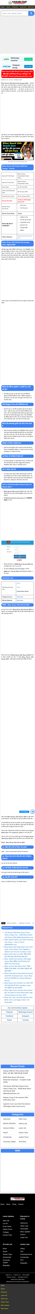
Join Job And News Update (17, 1008)
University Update (9, 1142)
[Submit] (31, 13)
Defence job (23, 1123)
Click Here (20, 597)
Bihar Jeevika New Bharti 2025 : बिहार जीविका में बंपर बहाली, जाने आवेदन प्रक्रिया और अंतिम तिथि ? (18, 968)
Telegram (9, 1012)
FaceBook (9, 1016)
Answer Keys (7, 1235)
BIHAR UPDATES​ (11, 923)
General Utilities (24, 923)
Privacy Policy (11, 1277)
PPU (22, 1260)
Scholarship (7, 1137)
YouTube (25, 1020)
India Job (6, 1221)
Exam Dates (7, 1226)
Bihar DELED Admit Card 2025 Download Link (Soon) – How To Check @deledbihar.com (18, 942)
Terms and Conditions (17, 1279)
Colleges (6, 1232)
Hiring (14, 1204)
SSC (22, 1251)
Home (3, 7)
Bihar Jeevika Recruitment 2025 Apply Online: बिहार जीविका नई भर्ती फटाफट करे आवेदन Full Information (17, 961)
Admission (15, 7)
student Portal (23, 1137)
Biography (6, 1265)
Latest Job (23, 7)
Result (8, 7)
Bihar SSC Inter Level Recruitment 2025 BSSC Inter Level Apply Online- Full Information (18, 1000)
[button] (32, 812)
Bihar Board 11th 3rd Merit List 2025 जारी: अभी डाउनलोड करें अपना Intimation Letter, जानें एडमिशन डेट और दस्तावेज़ (18, 985)
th (10, 571)
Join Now (28, 59)
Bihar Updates (25, 1232)
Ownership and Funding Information (17, 1281)
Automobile (24, 1229)
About (8, 1204)
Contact (21, 1204)
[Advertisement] (17, 35)
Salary (22, 1248)
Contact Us (17, 1275)
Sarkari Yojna (23, 1132)
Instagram (25, 1016)
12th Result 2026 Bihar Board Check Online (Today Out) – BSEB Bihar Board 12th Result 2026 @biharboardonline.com (18, 935)
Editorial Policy (23, 1277)
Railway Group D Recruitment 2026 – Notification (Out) (16, 1099)
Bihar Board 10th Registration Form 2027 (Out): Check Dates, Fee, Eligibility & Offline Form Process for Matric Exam (18, 949)
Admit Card (23, 1119)
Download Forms (26, 1254)
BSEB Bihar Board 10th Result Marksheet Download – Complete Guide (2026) (17, 1079)
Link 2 (19, 587)
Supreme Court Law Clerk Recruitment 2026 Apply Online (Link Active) (16, 1105)
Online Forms (7, 1229)
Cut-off (5, 1223)
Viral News (22, 1142)
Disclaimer (25, 1275)
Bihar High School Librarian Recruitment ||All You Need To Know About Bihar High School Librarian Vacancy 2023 (18, 992)
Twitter (9, 1020)
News (5, 1248)
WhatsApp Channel (25, 1012)
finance (22, 1234)
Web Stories (4, 1308)
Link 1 (19, 583)
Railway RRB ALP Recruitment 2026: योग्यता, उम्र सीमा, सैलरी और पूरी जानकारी (16, 1072)
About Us (8, 1275)
